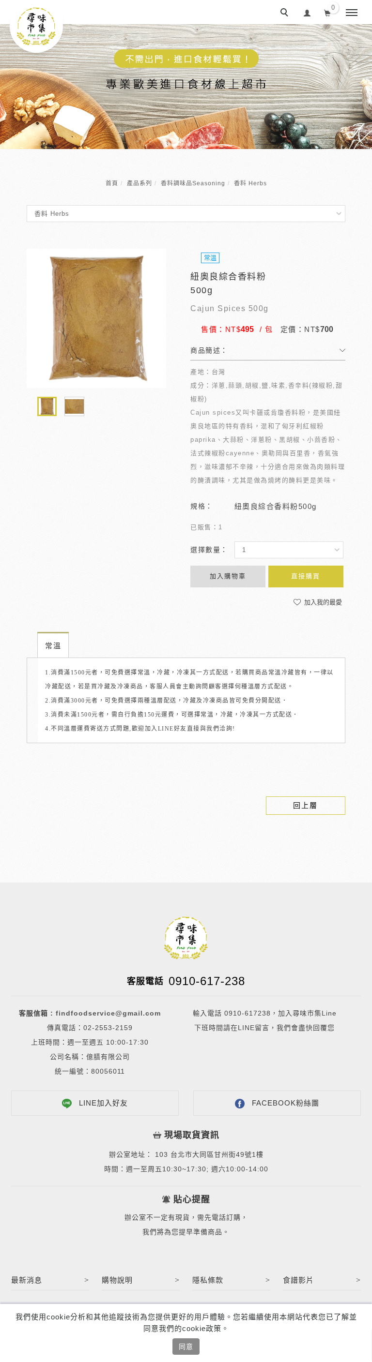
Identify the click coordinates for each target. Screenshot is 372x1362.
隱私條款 (207, 1280)
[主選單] (351, 13)
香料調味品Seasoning (193, 183)
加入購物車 (228, 576)
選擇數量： (209, 550)
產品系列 (139, 183)
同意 (186, 1346)
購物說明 (117, 1280)
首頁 (112, 183)
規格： (201, 506)
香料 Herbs (250, 183)
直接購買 (305, 576)
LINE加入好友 (103, 1103)
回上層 (305, 805)
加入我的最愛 (322, 602)
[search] (285, 13)
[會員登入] (307, 11)
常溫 (53, 646)
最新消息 (26, 1280)
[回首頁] (36, 26)
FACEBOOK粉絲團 (285, 1103)
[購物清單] (327, 12)
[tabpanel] (186, 86)
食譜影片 (298, 1280)
